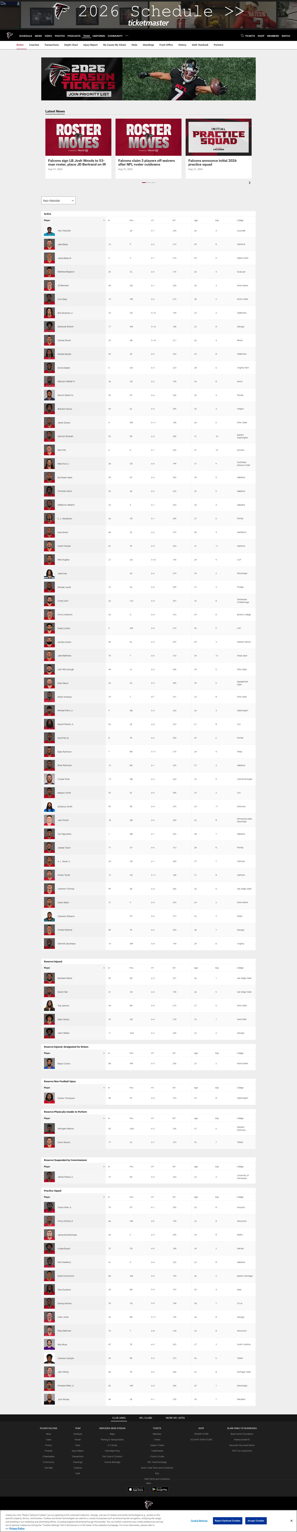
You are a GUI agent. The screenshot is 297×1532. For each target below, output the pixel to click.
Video (48, 1439)
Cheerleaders (49, 1456)
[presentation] (250, 183)
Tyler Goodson (64, 1289)
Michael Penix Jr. (65, 710)
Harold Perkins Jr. (66, 724)
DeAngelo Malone (66, 1128)
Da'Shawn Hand (65, 477)
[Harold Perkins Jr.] (49, 724)
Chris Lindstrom (65, 614)
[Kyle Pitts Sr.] (49, 737)
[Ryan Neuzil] (49, 683)
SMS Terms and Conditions (157, 1479)
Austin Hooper (64, 546)
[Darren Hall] (49, 991)
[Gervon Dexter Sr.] (49, 395)
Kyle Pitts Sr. (63, 738)
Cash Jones (63, 1317)
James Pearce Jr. (65, 1177)
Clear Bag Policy (112, 1450)
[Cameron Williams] (49, 916)
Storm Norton (64, 1142)
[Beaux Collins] (49, 1063)
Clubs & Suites (157, 1456)
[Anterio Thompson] (49, 1098)
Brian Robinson (65, 765)
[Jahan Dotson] (49, 422)
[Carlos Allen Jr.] (49, 1207)
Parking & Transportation (112, 1439)
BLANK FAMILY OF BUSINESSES (242, 1428)
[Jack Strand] (49, 820)
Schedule (77, 1434)
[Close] (291, 1521)
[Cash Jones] (49, 1317)
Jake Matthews (64, 655)
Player (47, 220)
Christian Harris (65, 491)
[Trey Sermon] (49, 1005)
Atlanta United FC (242, 1439)
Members (157, 1434)
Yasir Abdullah (64, 230)
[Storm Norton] (49, 1142)
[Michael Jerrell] (49, 587)
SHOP (201, 1428)
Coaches (78, 1467)
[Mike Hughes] (49, 559)
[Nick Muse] (49, 1344)
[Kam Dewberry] (49, 1262)
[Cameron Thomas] (49, 888)
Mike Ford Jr (63, 463)
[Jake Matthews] (49, 655)
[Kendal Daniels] (49, 353)
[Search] (242, 35)
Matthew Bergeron (66, 271)
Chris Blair (62, 299)
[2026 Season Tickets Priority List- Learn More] (148, 78)
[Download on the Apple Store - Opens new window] (136, 1490)
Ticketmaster (157, 1450)
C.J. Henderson (65, 518)
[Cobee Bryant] (49, 1248)
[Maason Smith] (49, 792)
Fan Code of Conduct (112, 1456)
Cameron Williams (66, 916)
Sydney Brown (64, 340)
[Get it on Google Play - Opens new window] (159, 1491)
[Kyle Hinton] (49, 532)
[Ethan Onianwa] (49, 696)
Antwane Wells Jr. (66, 1385)
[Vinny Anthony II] (49, 1221)
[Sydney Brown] (49, 340)
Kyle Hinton (63, 532)
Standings (77, 1462)
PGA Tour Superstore (242, 1450)
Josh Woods (63, 1399)
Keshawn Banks (65, 978)
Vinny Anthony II (65, 1221)
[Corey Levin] (49, 600)
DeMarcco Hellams (66, 505)
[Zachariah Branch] (49, 326)
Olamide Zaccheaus (67, 943)
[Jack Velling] (49, 1371)
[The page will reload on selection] (58, 200)
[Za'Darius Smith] (49, 806)
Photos (48, 1445)
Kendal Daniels (64, 354)
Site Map (49, 1467)
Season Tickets (157, 1445)
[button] (144, 182)
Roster (78, 1439)
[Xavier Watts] (49, 902)
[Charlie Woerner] (49, 929)
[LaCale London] (49, 641)
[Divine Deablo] (49, 367)
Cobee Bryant (64, 1248)
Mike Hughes (63, 559)
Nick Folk (62, 450)
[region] (148, 1521)
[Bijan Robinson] (49, 751)
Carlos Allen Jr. (65, 1207)
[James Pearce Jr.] (49, 1176)
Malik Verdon (63, 1019)
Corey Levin (63, 600)
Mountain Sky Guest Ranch (242, 1445)
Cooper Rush (64, 779)
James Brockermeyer (67, 1235)
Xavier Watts (63, 902)
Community (48, 1462)
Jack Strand (63, 820)
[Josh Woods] (49, 1399)
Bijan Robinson (65, 751)
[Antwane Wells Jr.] (49, 1385)
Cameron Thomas (66, 888)
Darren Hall (63, 992)
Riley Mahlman (64, 1330)
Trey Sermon (63, 1005)
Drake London (64, 628)
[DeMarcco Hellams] (49, 504)
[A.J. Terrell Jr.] (49, 861)
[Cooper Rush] (49, 779)
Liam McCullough (66, 669)
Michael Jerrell (64, 587)
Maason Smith (64, 793)
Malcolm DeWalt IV (66, 381)
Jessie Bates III (64, 258)
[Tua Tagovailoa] (49, 833)
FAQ (157, 1473)
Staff (77, 1473)
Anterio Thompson (66, 1098)
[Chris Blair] (49, 299)
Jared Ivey (62, 573)
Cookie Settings (199, 1520)
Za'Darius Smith (65, 806)
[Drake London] (49, 628)
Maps (112, 1434)
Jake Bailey (63, 244)
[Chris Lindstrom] (49, 614)
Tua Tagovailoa (64, 834)
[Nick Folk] (49, 450)
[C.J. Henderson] (49, 518)
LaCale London (64, 642)
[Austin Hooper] (49, 546)
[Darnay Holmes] (49, 1303)
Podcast (48, 1450)
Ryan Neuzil (63, 683)
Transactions (78, 1456)
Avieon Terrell (64, 875)
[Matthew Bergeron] (49, 271)
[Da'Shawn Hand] (49, 477)
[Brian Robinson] (49, 765)
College (240, 220)
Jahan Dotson (64, 422)
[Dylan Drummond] (49, 1276)
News (48, 1434)
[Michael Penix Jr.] (49, 710)
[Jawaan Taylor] (49, 847)
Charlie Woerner (65, 930)
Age (196, 220)
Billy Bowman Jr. (65, 313)
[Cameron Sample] (49, 1358)
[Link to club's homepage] (10, 35)
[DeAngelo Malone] (49, 1128)
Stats (77, 1445)
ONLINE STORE (201, 1434)
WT (174, 220)
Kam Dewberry (64, 1262)
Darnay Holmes (65, 1303)
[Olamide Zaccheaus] (49, 943)
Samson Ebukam (65, 436)
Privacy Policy (17, 1528)
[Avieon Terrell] (49, 875)
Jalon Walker (63, 1033)
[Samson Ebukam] (49, 436)
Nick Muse (62, 1344)
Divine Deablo (64, 368)
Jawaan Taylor (64, 847)
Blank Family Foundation (242, 1434)
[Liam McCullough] (49, 669)
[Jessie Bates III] (49, 258)
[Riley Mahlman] (49, 1330)
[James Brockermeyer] (49, 1234)
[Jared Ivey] (49, 573)
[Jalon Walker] (49, 1033)
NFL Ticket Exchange (157, 1462)
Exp (217, 220)
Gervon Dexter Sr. (66, 395)
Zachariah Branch (66, 326)
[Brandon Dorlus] (49, 408)
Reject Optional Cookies (227, 1520)
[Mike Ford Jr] (49, 463)
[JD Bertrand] (49, 285)
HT (152, 220)
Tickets (157, 1439)
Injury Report (78, 1450)
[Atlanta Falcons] (148, 1505)
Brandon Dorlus (65, 409)
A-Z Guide (112, 1445)
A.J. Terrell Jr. (64, 861)
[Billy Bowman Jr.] (49, 312)
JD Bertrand (63, 285)
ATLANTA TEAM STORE (201, 1439)
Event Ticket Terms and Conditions (157, 1467)
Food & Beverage (112, 1462)
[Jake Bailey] (49, 244)
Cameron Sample (66, 1358)
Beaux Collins (64, 1063)
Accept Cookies (256, 1520)
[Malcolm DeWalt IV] (49, 381)
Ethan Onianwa (65, 697)
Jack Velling (63, 1372)
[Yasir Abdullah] (49, 230)
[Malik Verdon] (49, 1019)
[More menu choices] (126, 35)
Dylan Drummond (66, 1276)
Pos (131, 220)
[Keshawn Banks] (49, 978)
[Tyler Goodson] (49, 1289)
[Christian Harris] (49, 491)
